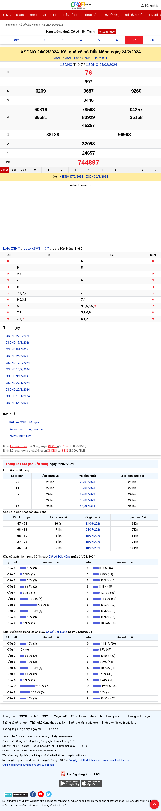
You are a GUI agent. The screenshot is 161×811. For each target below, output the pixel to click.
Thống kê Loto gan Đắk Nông (27, 464)
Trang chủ (9, 716)
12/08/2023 (87, 488)
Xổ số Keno (78, 716)
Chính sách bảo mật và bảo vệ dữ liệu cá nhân (28, 764)
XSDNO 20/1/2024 (18, 389)
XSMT (33, 15)
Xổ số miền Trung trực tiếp (26, 429)
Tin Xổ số (52, 729)
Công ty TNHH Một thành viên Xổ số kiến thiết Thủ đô (99, 760)
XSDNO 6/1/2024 (17, 403)
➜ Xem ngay (107, 31)
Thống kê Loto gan (139, 716)
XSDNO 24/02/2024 (101, 65)
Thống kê (89, 15)
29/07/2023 (87, 482)
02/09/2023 (87, 494)
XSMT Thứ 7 (73, 57)
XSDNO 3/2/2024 (17, 376)
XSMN (20, 15)
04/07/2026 (93, 529)
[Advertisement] (80, 215)
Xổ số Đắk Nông (59, 556)
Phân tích (69, 15)
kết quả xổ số (18, 446)
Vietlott (49, 15)
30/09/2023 (87, 506)
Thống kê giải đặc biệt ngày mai (22, 729)
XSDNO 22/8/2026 (18, 336)
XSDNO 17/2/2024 (71, 176)
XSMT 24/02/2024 (95, 57)
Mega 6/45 (60, 716)
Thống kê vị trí (114, 716)
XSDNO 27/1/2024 (18, 383)
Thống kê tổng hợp (14, 722)
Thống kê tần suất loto (83, 722)
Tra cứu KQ (111, 15)
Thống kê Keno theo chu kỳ (47, 722)
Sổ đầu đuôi (134, 15)
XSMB (7, 15)
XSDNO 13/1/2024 (18, 396)
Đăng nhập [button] (152, 5)
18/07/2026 (93, 536)
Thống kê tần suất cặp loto (119, 722)
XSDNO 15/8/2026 (18, 342)
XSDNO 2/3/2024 (97, 176)
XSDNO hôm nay (20, 436)
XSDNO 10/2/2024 (18, 369)
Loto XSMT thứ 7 (36, 248)
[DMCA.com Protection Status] (16, 795)
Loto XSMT (11, 248)
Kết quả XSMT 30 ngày (24, 422)
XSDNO (66, 65)
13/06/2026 (93, 523)
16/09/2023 (87, 500)
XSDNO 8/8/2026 (17, 349)
